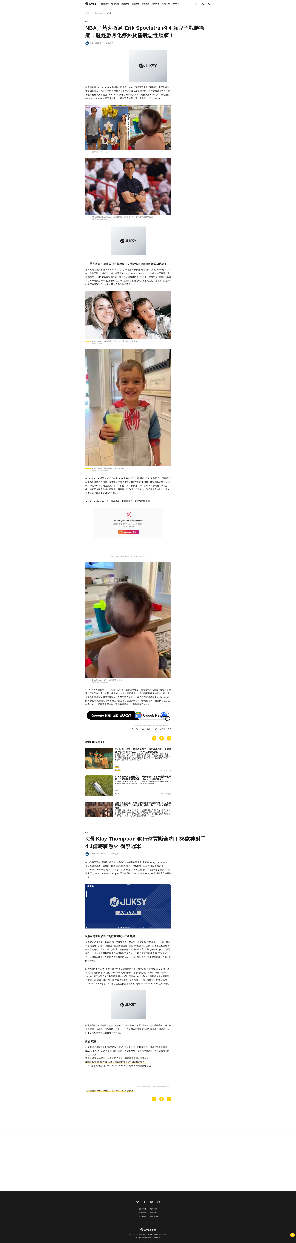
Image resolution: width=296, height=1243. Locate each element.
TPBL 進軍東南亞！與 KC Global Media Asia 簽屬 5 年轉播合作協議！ (119, 1066)
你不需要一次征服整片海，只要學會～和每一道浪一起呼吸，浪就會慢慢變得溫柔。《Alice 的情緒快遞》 (143, 777)
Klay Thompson (104, 1091)
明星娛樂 (145, 4)
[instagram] (158, 1202)
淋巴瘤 (162, 729)
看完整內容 (143, 556)
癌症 (169, 729)
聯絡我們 (153, 1209)
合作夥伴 (153, 1212)
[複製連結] (169, 738)
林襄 (116, 790)
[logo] (90, 3)
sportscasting (103, 219)
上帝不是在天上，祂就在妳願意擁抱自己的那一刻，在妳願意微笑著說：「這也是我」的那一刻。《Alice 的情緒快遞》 (143, 805)
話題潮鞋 (135, 4)
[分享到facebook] (154, 738)
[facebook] (144, 1202)
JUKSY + (176, 4)
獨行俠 (130, 1091)
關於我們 (142, 1209)
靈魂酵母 (117, 770)
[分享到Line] (161, 738)
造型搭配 (125, 4)
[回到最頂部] (292, 1235)
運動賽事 (156, 4)
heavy (101, 343)
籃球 (86, 21)
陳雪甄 (117, 767)
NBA (155, 729)
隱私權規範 (154, 1216)
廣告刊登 (142, 1212)
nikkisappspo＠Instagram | (125, 556)
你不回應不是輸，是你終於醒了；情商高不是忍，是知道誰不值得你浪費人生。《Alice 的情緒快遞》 (143, 750)
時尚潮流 (115, 4)
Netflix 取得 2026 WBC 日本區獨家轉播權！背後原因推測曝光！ (116, 1062)
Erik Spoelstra (138, 729)
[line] (137, 1202)
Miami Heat (121, 1091)
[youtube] (151, 1202)
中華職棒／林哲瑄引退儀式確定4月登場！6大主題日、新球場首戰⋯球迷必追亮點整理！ (127, 1047)
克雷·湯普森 (91, 1091)
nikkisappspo (103, 152)
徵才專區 (142, 1216)
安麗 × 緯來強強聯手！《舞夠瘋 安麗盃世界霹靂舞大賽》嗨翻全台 (116, 1058)
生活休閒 (166, 4)
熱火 (149, 729)
